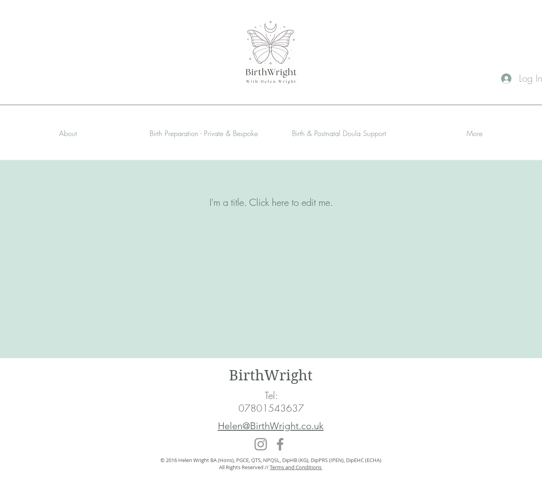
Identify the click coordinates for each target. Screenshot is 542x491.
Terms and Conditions (296, 467)
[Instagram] (260, 444)
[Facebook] (280, 444)
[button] (203, 133)
